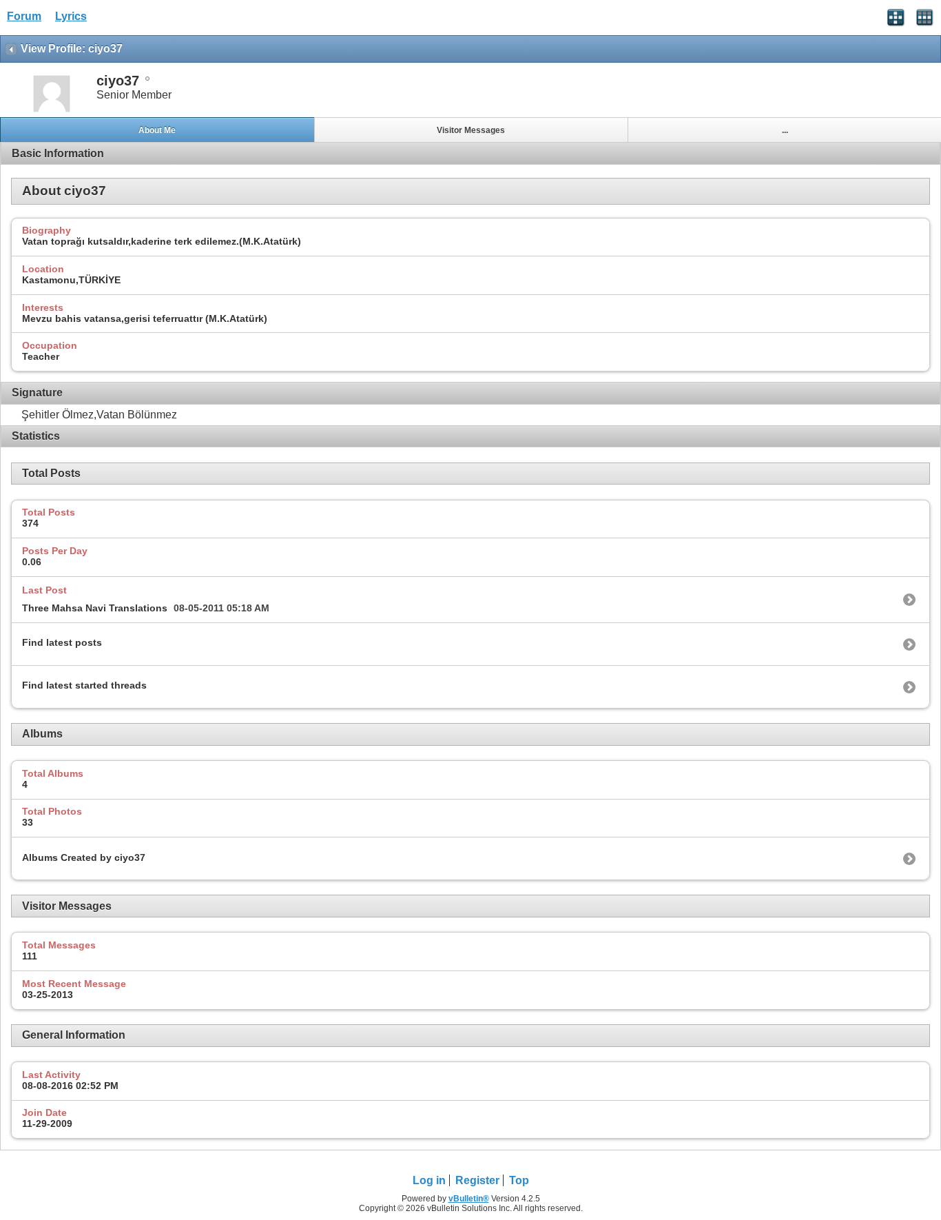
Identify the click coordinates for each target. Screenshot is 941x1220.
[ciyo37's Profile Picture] (51, 110)
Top (519, 1180)
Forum (24, 16)
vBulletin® (468, 1198)
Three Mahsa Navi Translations (94, 607)
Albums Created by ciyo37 (83, 857)
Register (477, 1180)
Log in (429, 1180)
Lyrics (71, 16)
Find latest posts (62, 642)
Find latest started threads (84, 685)
